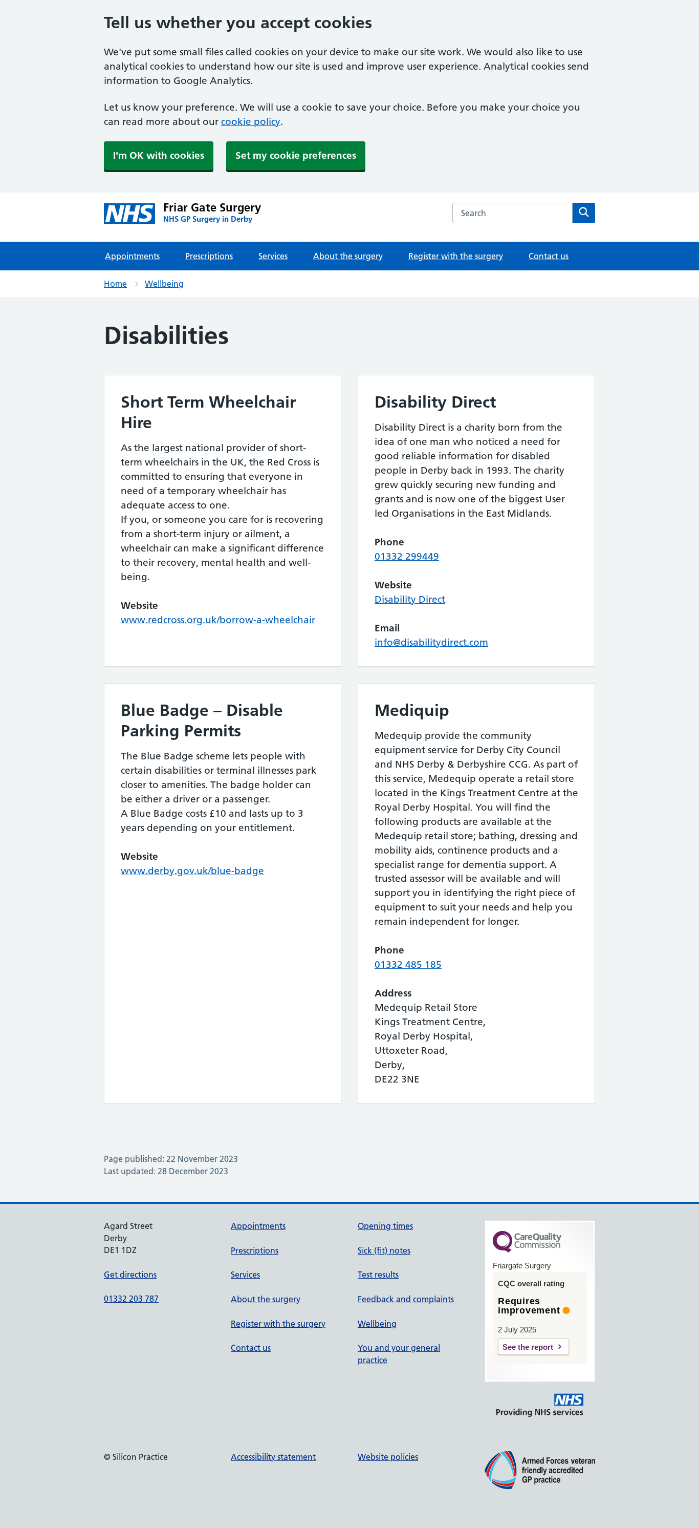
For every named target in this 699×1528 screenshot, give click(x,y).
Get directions (130, 1274)
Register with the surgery (455, 256)
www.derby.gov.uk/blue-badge (192, 871)
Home (115, 284)
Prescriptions (209, 256)
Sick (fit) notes (384, 1250)
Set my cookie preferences (295, 155)
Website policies (388, 1457)
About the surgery (348, 256)
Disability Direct (410, 599)
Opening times (385, 1226)
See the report (528, 1347)
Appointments (132, 256)
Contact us (549, 256)
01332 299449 (407, 556)
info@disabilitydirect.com (431, 642)
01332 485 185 (408, 964)
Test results (378, 1274)
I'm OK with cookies (158, 155)
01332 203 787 (131, 1298)
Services (273, 256)
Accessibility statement (273, 1457)
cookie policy (250, 122)
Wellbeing (164, 284)
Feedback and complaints (406, 1299)
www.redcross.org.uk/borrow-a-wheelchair (218, 620)
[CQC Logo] (527, 1250)
